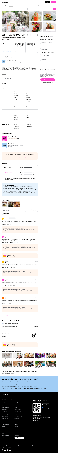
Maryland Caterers (16, 371)
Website (4, 336)
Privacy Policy (45, 75)
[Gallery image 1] (15, 21)
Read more (4, 74)
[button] (34, 210)
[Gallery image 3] (35, 27)
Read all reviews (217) (7, 51)
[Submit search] (54, 9)
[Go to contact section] (36, 56)
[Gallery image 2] (35, 16)
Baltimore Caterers (23, 371)
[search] (27, 210)
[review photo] (4, 204)
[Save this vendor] (31, 35)
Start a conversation (11, 256)
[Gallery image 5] (49, 27)
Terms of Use (42, 71)
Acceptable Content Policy (50, 74)
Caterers (10, 371)
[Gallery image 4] (49, 16)
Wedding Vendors (5, 371)
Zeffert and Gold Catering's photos (8, 373)
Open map (36, 326)
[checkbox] (41, 52)
